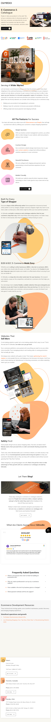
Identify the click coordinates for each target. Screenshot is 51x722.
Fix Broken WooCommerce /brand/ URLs (14, 617)
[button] (49, 3)
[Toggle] (6, 575)
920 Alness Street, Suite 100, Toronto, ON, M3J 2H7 (20, 683)
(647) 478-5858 (14, 687)
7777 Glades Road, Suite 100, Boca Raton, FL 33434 (20, 702)
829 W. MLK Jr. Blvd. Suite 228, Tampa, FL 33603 (19, 708)
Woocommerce (30, 122)
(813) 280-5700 (14, 710)
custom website (23, 150)
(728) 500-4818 (14, 704)
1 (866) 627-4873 (16, 669)
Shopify (39, 122)
